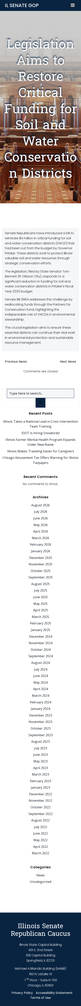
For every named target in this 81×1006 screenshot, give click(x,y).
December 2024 (40, 636)
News (40, 875)
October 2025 (41, 571)
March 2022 (40, 853)
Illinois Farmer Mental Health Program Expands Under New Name (40, 442)
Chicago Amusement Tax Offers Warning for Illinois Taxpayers (40, 460)
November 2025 (40, 564)
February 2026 (40, 544)
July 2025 (40, 590)
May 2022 (40, 840)
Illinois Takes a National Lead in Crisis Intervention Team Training (40, 424)
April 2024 (40, 689)
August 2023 (40, 741)
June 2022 (40, 833)
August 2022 (40, 820)
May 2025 (40, 604)
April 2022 (40, 847)
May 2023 (40, 761)
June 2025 (40, 597)
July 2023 (40, 748)
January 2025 (40, 630)
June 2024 (40, 676)
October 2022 (41, 807)
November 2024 (40, 643)
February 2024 (40, 702)
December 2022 (40, 794)
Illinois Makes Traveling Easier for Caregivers (40, 451)
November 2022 (40, 800)
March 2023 (40, 774)
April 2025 (40, 610)
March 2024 (40, 695)
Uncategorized (40, 882)
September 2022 (41, 814)
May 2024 (40, 682)
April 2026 (40, 531)
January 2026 (40, 551)
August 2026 (40, 505)
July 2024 (40, 669)
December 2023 (40, 715)
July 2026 (40, 511)
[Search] (40, 403)
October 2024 (41, 649)
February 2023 (40, 781)
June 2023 (40, 754)
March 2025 (40, 617)
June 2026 (40, 518)
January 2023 (40, 787)
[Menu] (72, 5)
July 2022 (40, 827)
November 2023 (40, 722)
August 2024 (40, 663)
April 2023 (40, 768)
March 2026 (40, 538)
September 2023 (41, 735)
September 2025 (41, 577)
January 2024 (40, 709)
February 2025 (40, 623)
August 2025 (40, 584)
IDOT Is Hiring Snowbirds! (40, 433)
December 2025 (40, 558)
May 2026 (40, 525)
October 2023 (41, 728)
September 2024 (41, 656)
